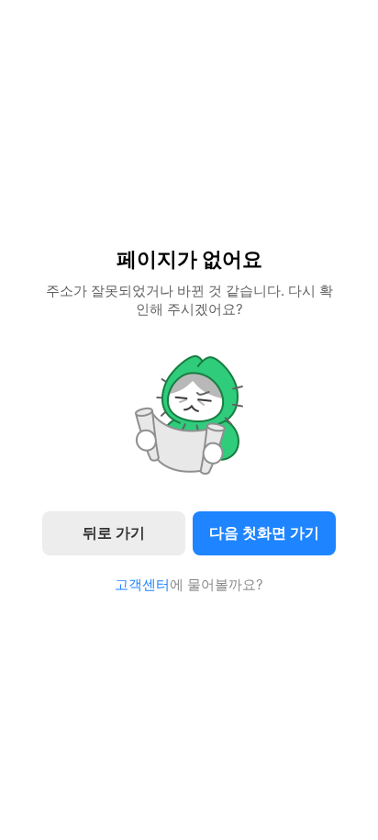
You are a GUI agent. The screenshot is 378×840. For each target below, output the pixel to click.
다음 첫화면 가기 (264, 532)
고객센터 (142, 584)
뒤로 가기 (114, 532)
